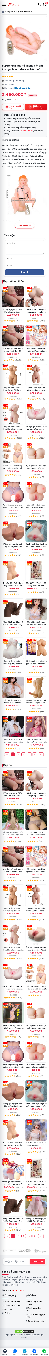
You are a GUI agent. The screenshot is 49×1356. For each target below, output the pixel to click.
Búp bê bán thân (22, 88)
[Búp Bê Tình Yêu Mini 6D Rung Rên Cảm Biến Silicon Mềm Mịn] (36, 570)
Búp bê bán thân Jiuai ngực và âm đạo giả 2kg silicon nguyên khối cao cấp (36, 509)
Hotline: (14, 1290)
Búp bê (7, 765)
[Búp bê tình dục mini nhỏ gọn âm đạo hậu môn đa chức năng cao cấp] (36, 648)
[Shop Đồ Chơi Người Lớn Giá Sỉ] (14, 4)
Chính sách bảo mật (12, 1305)
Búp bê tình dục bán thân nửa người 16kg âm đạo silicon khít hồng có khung (12, 391)
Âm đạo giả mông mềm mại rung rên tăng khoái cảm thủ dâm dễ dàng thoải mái (13, 509)
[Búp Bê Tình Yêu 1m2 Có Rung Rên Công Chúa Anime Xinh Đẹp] (36, 1130)
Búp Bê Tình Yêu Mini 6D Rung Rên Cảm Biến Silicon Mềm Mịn (36, 585)
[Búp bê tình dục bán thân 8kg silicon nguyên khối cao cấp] (36, 375)
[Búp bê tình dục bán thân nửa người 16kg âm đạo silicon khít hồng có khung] (13, 375)
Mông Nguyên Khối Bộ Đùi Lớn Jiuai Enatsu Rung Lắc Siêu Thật (12, 312)
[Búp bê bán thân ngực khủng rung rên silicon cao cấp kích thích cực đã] (36, 296)
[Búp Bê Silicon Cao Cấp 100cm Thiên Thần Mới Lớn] (13, 819)
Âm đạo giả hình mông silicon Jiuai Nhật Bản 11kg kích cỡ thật (13, 351)
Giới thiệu (8, 1309)
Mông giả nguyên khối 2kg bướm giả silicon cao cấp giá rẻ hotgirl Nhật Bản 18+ (12, 548)
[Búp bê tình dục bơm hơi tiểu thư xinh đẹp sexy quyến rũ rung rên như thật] (13, 1012)
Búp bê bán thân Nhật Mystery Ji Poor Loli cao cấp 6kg (36, 351)
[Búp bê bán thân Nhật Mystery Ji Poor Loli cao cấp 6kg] (36, 335)
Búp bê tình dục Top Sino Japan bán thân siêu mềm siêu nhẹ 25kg (13, 742)
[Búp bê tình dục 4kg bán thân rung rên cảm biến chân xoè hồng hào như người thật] (36, 531)
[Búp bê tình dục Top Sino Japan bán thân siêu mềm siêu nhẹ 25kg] (13, 726)
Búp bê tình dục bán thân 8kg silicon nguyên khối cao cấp (36, 390)
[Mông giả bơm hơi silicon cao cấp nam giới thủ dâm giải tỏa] (13, 1169)
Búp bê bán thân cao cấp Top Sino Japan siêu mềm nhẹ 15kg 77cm (36, 742)
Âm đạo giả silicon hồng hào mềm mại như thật (36, 948)
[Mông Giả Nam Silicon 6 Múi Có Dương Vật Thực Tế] (13, 609)
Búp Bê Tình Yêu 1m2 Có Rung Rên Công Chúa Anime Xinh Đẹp (36, 1145)
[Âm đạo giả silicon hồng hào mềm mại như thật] (36, 934)
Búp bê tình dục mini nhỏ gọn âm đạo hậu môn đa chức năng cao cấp (36, 663)
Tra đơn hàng (37, 1261)
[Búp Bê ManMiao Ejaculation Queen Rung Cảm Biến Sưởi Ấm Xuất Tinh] (36, 819)
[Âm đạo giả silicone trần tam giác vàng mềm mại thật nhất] (36, 414)
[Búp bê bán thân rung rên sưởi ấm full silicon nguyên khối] (36, 609)
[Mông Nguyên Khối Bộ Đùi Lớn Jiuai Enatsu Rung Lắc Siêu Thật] (13, 296)
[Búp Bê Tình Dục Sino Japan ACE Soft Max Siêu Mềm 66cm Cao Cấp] (13, 687)
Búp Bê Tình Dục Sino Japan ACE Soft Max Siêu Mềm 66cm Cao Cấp (13, 704)
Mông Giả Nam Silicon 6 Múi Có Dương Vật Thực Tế (12, 624)
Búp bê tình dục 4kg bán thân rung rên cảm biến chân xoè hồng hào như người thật (36, 548)
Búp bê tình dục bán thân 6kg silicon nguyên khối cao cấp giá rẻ (13, 429)
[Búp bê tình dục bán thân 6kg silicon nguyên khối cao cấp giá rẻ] (13, 414)
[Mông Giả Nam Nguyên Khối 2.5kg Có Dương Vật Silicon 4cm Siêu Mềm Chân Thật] (36, 1206)
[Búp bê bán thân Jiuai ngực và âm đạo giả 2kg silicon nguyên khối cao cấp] (36, 492)
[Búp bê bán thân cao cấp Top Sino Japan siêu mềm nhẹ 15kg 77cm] (36, 726)
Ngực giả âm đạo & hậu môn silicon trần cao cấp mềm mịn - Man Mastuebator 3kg (36, 469)
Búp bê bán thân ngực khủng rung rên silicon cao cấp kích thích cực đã (36, 313)
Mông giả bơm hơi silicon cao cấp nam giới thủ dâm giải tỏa (13, 1184)
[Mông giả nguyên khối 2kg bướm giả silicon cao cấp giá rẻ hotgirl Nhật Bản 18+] (13, 531)
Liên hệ (7, 1313)
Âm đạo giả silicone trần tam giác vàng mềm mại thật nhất (36, 429)
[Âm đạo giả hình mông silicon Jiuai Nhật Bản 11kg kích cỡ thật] (13, 335)
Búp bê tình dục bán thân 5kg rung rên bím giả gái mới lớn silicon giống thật (12, 665)
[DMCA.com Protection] (24, 1331)
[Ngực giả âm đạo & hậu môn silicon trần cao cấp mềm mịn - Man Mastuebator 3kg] (36, 453)
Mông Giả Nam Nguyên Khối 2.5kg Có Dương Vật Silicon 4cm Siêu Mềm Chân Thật (36, 1222)
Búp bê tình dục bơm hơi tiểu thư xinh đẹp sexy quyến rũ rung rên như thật (12, 1029)
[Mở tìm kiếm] (40, 4)
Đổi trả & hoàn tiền (35, 1321)
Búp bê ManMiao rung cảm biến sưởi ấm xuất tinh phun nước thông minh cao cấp (13, 469)
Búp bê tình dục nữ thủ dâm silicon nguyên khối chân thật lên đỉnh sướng (36, 702)
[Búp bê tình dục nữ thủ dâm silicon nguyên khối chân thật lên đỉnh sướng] (36, 687)
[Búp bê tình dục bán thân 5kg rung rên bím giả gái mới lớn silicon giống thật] (13, 648)
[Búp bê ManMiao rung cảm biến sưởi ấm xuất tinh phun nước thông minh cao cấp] (13, 453)
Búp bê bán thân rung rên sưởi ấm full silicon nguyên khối (36, 624)
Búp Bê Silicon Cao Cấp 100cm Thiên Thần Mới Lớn (13, 834)
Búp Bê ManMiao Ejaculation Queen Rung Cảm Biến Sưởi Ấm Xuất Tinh (36, 836)
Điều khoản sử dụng (12, 1301)
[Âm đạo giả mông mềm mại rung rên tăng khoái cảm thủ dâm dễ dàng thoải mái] (13, 492)
